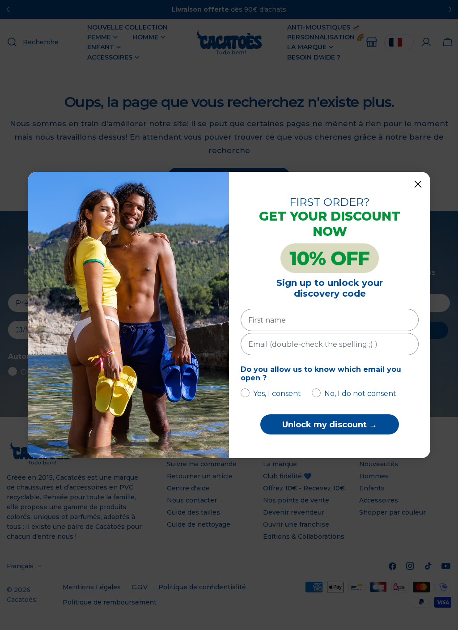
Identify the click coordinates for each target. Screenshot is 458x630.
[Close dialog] (418, 184)
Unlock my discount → (329, 425)
